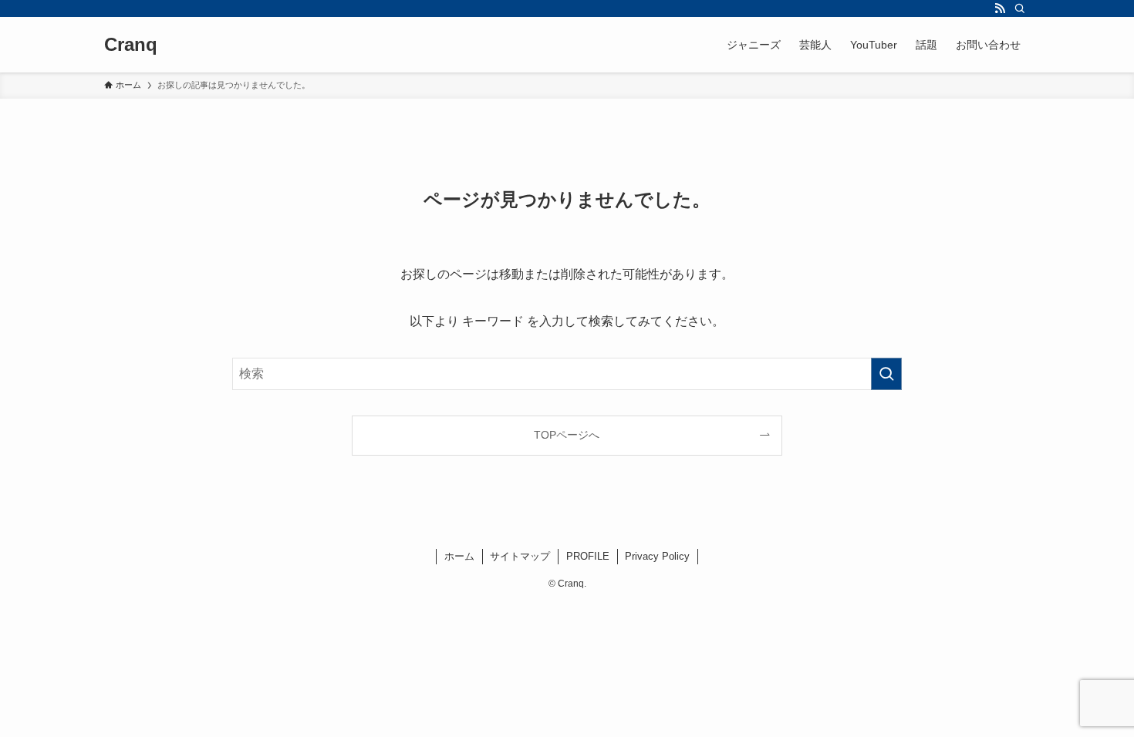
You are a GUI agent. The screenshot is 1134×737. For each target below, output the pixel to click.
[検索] (1020, 8)
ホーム (459, 556)
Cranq (130, 44)
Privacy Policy (657, 556)
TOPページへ (566, 435)
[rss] (1000, 8)
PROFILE (587, 556)
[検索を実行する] (886, 374)
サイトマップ (520, 556)
